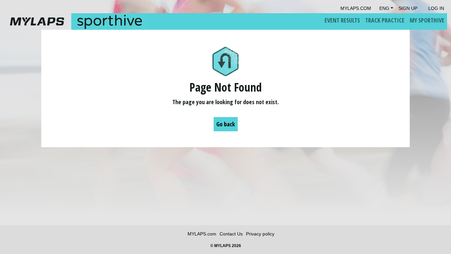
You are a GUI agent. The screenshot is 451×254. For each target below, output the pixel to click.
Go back (225, 124)
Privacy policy (260, 233)
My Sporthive (427, 20)
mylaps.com (355, 8)
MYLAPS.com (202, 233)
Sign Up (408, 8)
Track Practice (384, 20)
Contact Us (231, 233)
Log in (436, 8)
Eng (384, 8)
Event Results (342, 20)
